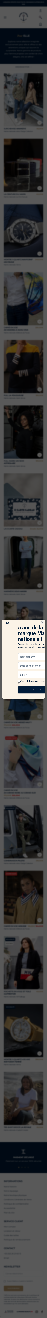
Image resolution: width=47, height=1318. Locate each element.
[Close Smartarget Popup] (42, 622)
